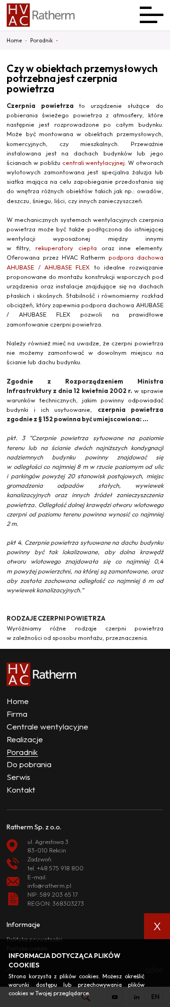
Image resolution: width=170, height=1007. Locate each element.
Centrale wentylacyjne (47, 726)
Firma (17, 714)
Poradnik (22, 752)
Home (18, 701)
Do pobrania (29, 764)
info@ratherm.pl (49, 885)
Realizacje (25, 739)
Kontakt (21, 789)
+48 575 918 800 (60, 868)
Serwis (18, 777)
